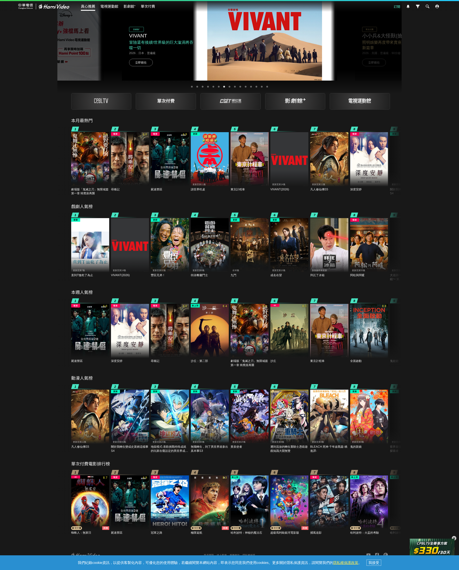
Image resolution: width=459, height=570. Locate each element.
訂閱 (397, 6)
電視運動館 (109, 6)
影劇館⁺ (130, 6)
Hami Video (43, 6)
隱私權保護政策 (345, 563)
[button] (192, 87)
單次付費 (148, 6)
